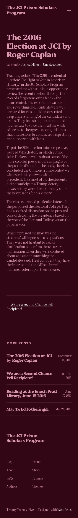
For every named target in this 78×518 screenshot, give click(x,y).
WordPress (64, 509)
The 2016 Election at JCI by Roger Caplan (29, 357)
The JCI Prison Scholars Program (31, 9)
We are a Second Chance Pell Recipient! (29, 306)
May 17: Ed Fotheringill (27, 409)
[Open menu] (69, 9)
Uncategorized (52, 64)
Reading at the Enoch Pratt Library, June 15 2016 (31, 393)
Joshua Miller (30, 64)
